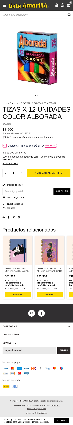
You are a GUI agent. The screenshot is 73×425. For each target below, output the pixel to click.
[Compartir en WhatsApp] (4, 217)
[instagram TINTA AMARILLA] (31, 313)
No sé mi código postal (13, 197)
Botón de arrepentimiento (36, 409)
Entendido (61, 421)
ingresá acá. (55, 405)
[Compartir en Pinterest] (19, 217)
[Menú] (5, 5)
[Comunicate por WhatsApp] (63, 6)
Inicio (5, 103)
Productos (13, 103)
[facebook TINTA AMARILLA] (41, 313)
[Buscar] (69, 15)
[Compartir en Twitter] (14, 217)
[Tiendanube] (36, 413)
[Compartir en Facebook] (8, 217)
